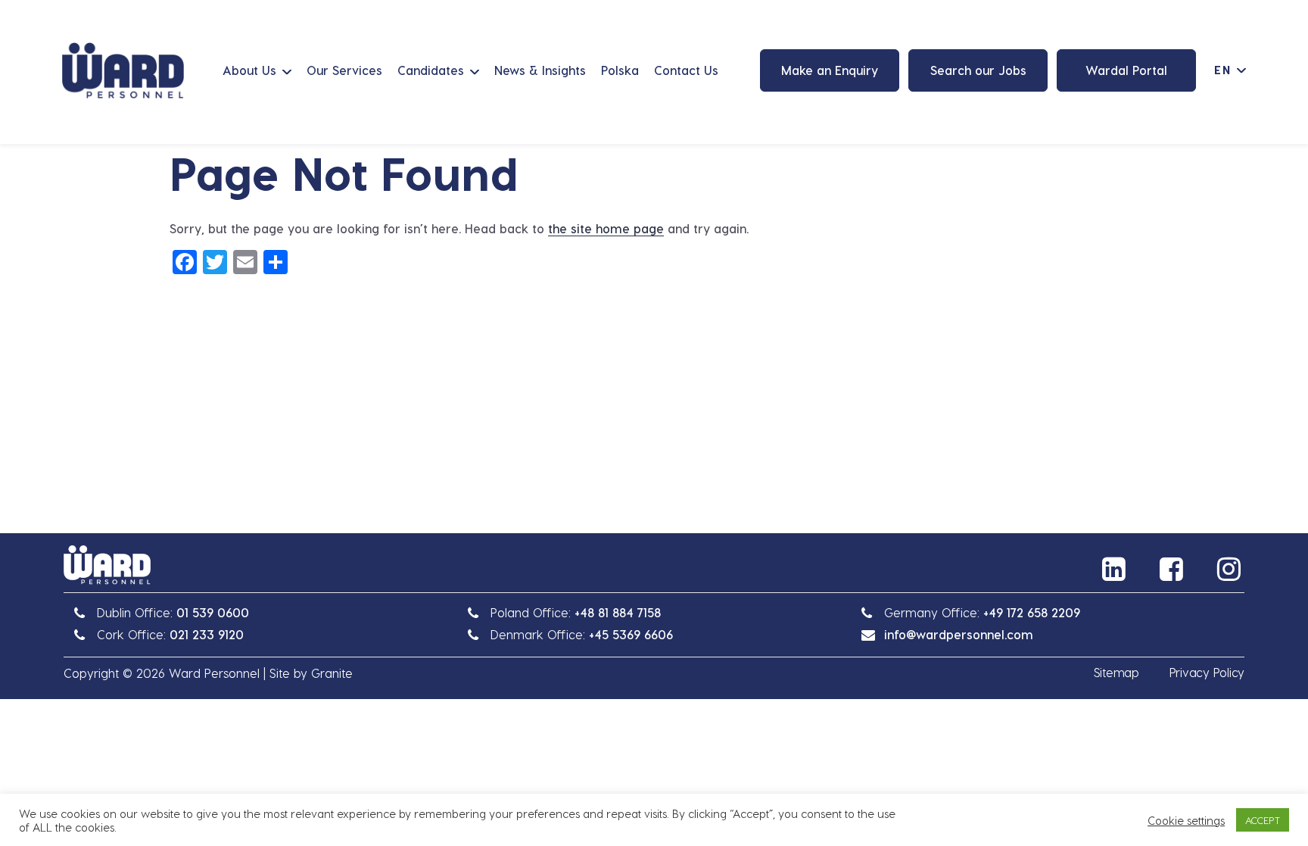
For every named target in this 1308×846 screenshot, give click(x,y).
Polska (620, 70)
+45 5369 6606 (631, 634)
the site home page (606, 228)
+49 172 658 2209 (1031, 612)
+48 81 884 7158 (618, 612)
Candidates (430, 70)
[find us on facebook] (1173, 568)
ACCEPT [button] (1262, 820)
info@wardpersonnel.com (958, 634)
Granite (332, 673)
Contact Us (686, 70)
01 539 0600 (212, 612)
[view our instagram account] (1230, 568)
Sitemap (1116, 672)
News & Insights (540, 70)
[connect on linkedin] (1115, 568)
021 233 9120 (207, 634)
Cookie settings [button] (1186, 820)
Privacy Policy (1206, 672)
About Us (249, 70)
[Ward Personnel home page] (123, 70)
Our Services (344, 70)
